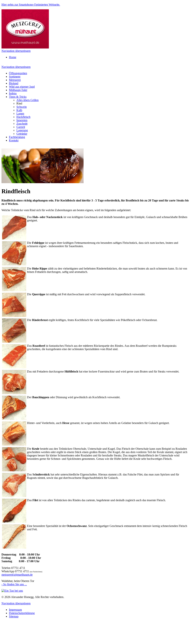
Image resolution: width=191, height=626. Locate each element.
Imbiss (13, 93)
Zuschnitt (21, 123)
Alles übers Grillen (27, 100)
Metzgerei (15, 80)
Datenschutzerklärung (22, 613)
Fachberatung (17, 137)
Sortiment (14, 76)
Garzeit (20, 127)
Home (12, 57)
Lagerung (22, 130)
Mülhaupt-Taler (18, 90)
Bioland (13, 83)
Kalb (19, 110)
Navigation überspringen (16, 50)
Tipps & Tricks (17, 96)
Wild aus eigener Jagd (22, 86)
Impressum (15, 609)
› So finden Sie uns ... (14, 584)
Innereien (21, 120)
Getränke (21, 133)
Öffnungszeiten (18, 73)
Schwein (21, 106)
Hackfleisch (23, 116)
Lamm (20, 113)
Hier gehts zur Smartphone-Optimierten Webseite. (30, 4)
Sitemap (13, 616)
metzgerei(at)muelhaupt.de (17, 574)
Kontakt (13, 140)
